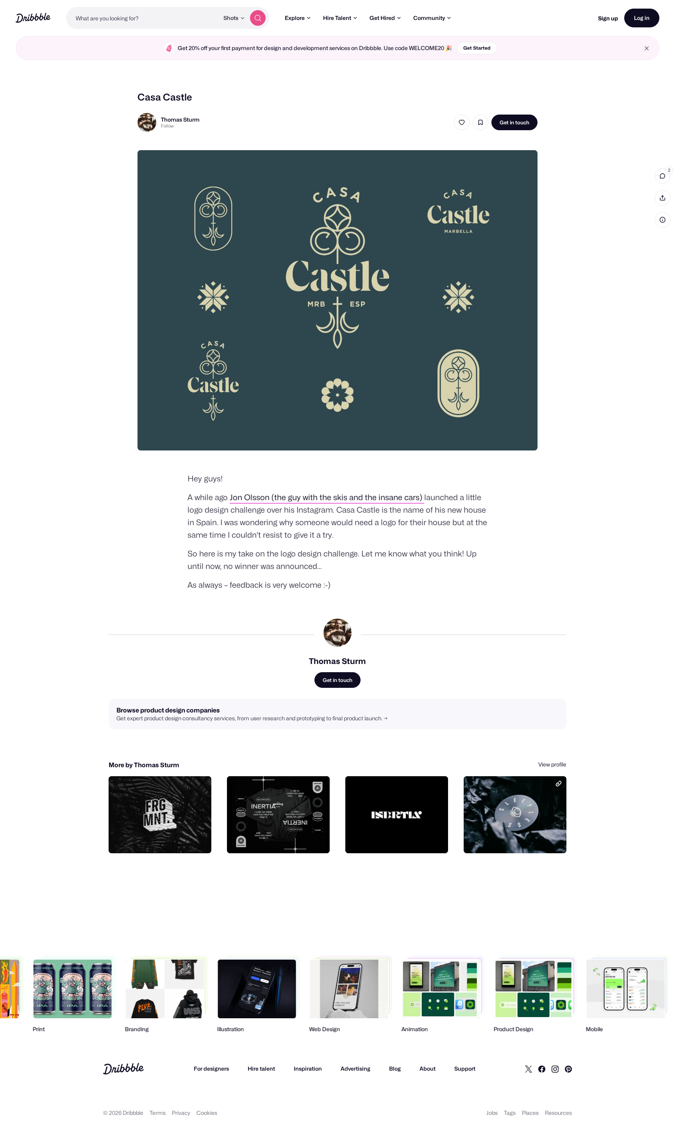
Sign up (608, 18)
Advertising (355, 1068)
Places (530, 1112)
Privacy (181, 1112)
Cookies (206, 1112)
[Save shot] (480, 122)
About (428, 1068)
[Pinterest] (568, 1068)
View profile (552, 764)
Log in (642, 17)
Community (429, 17)
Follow (167, 126)
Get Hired (382, 17)
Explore (295, 17)
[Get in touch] (165, 838)
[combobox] (142, 18)
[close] (647, 48)
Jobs (492, 1112)
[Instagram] (555, 1068)
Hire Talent (337, 17)
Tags (510, 1112)
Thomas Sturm (180, 119)
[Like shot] (462, 122)
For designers (211, 1068)
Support (464, 1068)
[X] (528, 1068)
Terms (158, 1112)
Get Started (477, 48)
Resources (558, 1112)
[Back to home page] (33, 18)
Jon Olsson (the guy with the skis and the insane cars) (327, 497)
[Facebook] (541, 1068)
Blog (395, 1068)
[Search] (258, 18)
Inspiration (308, 1068)
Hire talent (261, 1068)
